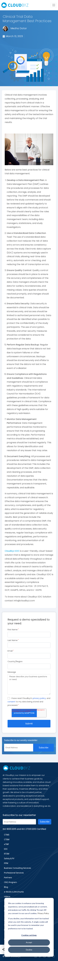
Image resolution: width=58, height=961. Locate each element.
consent (11, 701)
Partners (8, 877)
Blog (6, 887)
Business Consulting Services (17, 868)
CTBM (6, 839)
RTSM (6, 854)
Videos (7, 896)
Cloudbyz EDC (12, 550)
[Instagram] (53, 956)
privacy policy (39, 698)
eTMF (6, 844)
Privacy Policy (43, 913)
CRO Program (10, 882)
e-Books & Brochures (14, 891)
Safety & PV (9, 858)
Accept (29, 942)
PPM (6, 863)
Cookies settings (29, 935)
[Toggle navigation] (54, 5)
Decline (29, 950)
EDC (6, 849)
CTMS (6, 835)
